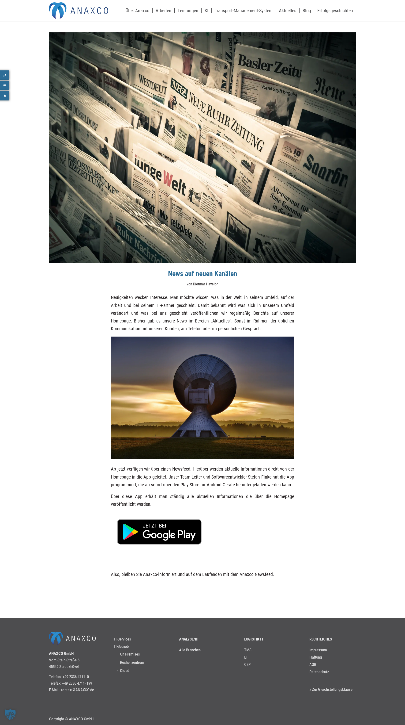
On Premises (130, 654)
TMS (247, 650)
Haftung (315, 657)
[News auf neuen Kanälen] (202, 147)
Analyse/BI (189, 639)
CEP (247, 664)
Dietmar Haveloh (205, 284)
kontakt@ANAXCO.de (77, 689)
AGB (312, 664)
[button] (10, 714)
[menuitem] (137, 10)
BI (245, 657)
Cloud (124, 670)
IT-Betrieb (121, 646)
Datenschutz (319, 671)
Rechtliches (320, 639)
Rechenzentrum (132, 662)
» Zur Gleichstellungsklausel (331, 689)
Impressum (318, 650)
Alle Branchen (190, 650)
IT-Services (122, 639)
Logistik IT (253, 639)
